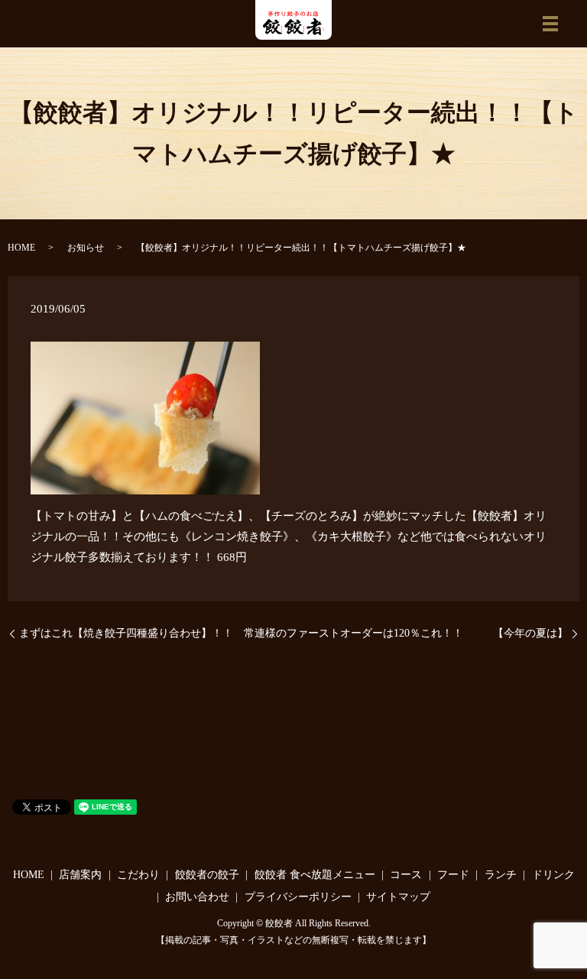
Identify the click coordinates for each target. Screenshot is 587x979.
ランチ (501, 874)
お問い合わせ (197, 897)
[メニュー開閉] (550, 23)
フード (453, 874)
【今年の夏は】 (530, 633)
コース (406, 874)
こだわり (138, 874)
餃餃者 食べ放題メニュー (315, 874)
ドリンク (553, 874)
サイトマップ (398, 897)
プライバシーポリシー (298, 897)
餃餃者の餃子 (207, 874)
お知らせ (85, 247)
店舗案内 (80, 874)
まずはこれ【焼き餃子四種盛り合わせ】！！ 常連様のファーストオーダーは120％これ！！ (241, 633)
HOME (21, 247)
